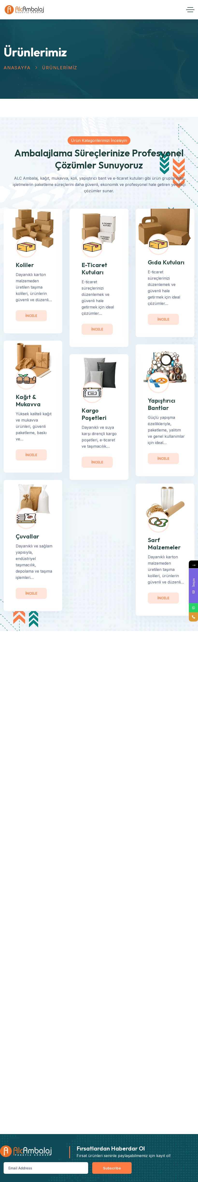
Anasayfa (17, 67)
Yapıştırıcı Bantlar (162, 404)
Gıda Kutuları (166, 262)
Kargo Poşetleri (94, 414)
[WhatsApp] (193, 607)
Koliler (25, 265)
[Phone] (193, 617)
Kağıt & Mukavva (28, 400)
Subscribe (112, 1168)
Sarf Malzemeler (164, 543)
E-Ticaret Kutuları (94, 268)
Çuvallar (27, 536)
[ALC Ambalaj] (24, 10)
